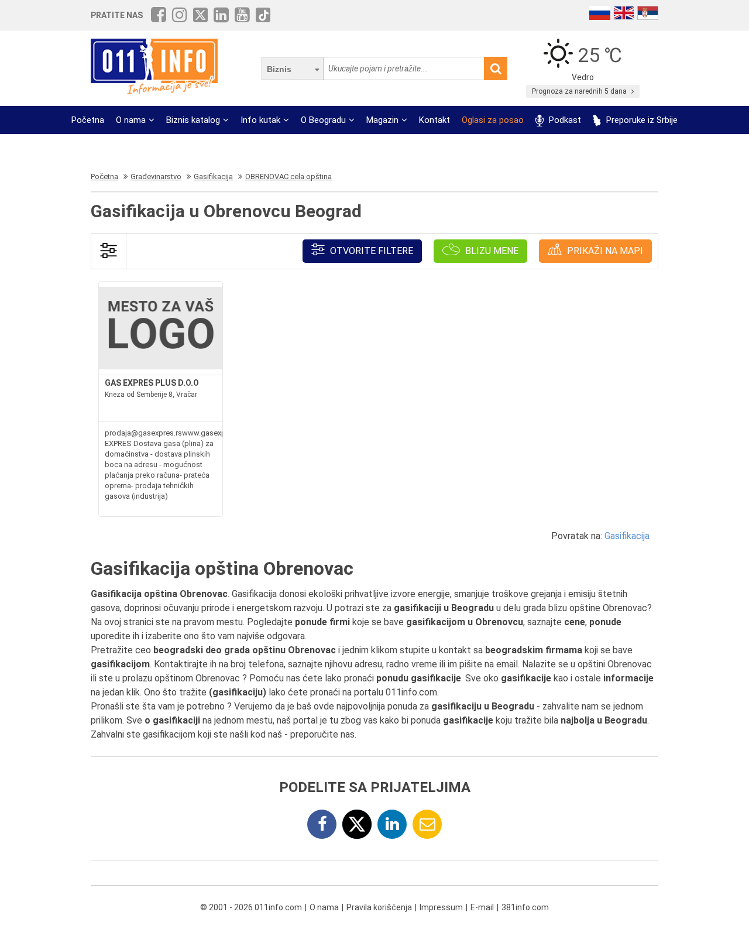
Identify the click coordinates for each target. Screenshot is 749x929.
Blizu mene (490, 250)
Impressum (441, 907)
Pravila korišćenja (379, 907)
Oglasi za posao (493, 120)
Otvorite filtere (370, 250)
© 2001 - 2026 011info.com (251, 907)
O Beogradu (323, 120)
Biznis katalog (193, 120)
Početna (87, 120)
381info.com (525, 907)
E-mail (482, 907)
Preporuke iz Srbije (641, 120)
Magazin (382, 120)
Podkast (564, 120)
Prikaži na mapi (604, 250)
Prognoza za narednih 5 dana (580, 91)
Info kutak (260, 120)
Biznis (279, 69)
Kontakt (434, 120)
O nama (131, 120)
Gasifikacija (627, 535)
